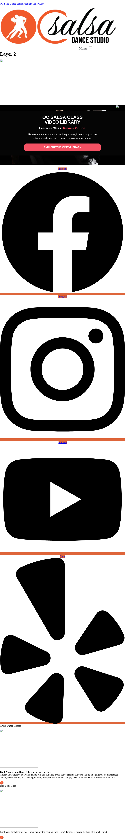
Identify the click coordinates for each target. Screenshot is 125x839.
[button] (86, 47)
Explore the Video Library (62, 147)
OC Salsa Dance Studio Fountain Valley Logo (22, 3)
